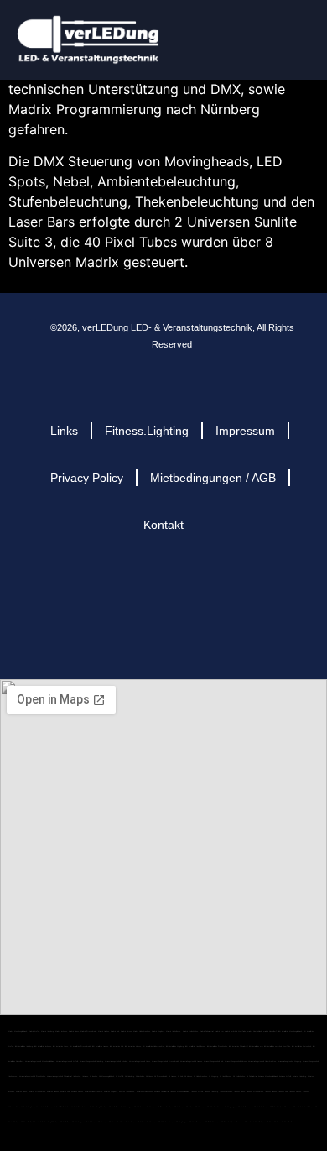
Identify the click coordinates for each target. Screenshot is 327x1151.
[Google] (155, 626)
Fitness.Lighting (147, 430)
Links (64, 430)
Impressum (245, 430)
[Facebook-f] (114, 585)
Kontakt (163, 524)
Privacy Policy (86, 477)
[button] (298, 34)
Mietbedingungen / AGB (213, 477)
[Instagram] (155, 585)
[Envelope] (73, 585)
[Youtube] (196, 585)
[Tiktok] (237, 585)
